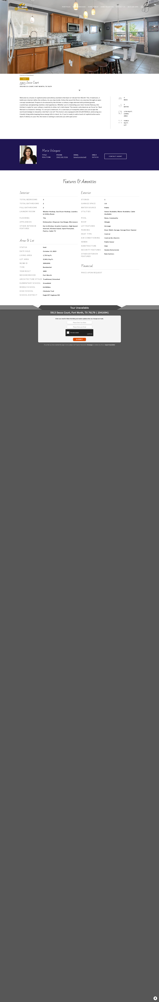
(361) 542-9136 (62, 157)
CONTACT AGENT (115, 156)
